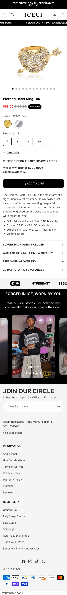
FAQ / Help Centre (14, 516)
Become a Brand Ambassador (21, 548)
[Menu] (4, 14)
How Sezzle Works (14, 460)
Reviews (8, 492)
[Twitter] (43, 561)
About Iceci (10, 453)
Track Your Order (13, 541)
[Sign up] (58, 406)
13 (54, 88)
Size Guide (9, 522)
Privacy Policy (11, 473)
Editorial (8, 485)
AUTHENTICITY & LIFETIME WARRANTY (28, 252)
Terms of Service (13, 466)
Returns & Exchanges (16, 535)
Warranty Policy (12, 479)
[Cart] (62, 14)
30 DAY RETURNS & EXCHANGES (23, 269)
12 (50, 88)
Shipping (8, 529)
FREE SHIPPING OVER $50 (19, 261)
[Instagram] (30, 561)
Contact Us (10, 509)
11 (47, 88)
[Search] (12, 14)
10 (44, 88)
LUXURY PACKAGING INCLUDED (23, 244)
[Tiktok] (37, 561)
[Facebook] (23, 561)
